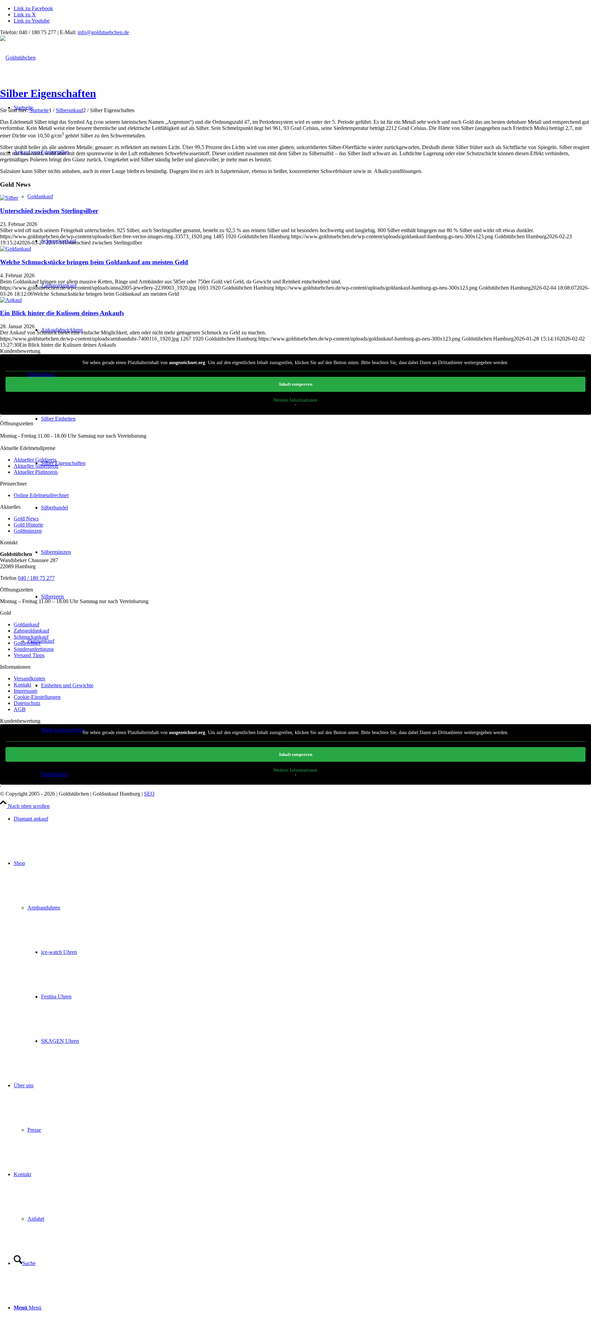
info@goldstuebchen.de (103, 32)
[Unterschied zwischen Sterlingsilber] (9, 198)
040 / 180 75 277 (36, 578)
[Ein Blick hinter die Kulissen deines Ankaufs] (11, 300)
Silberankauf (41, 374)
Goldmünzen (28, 531)
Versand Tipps (29, 655)
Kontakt (22, 685)
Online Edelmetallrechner (41, 495)
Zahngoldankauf (31, 631)
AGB (20, 709)
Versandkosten (29, 678)
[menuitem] (302, 819)
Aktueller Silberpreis (36, 466)
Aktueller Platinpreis (36, 472)
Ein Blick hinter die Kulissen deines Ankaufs (62, 313)
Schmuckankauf (31, 637)
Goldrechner (27, 643)
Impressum (25, 691)
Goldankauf (40, 196)
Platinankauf (40, 641)
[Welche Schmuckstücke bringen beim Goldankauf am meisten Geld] (15, 249)
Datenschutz (27, 703)
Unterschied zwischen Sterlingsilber (49, 210)
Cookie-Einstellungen (37, 697)
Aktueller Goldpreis (35, 460)
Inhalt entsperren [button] (295, 384)
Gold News (26, 518)
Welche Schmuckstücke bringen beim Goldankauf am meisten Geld (94, 262)
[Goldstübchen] (18, 58)
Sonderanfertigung (34, 649)
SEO (149, 794)
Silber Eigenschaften (48, 93)
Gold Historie (28, 525)
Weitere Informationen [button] (295, 400)
